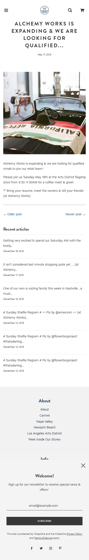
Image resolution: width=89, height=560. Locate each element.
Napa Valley (44, 421)
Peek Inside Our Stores (44, 439)
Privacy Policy (74, 534)
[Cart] (82, 10)
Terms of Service (43, 538)
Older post (14, 214)
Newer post (73, 214)
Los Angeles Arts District (44, 433)
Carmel (45, 415)
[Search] (70, 10)
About (44, 409)
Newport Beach (45, 427)
